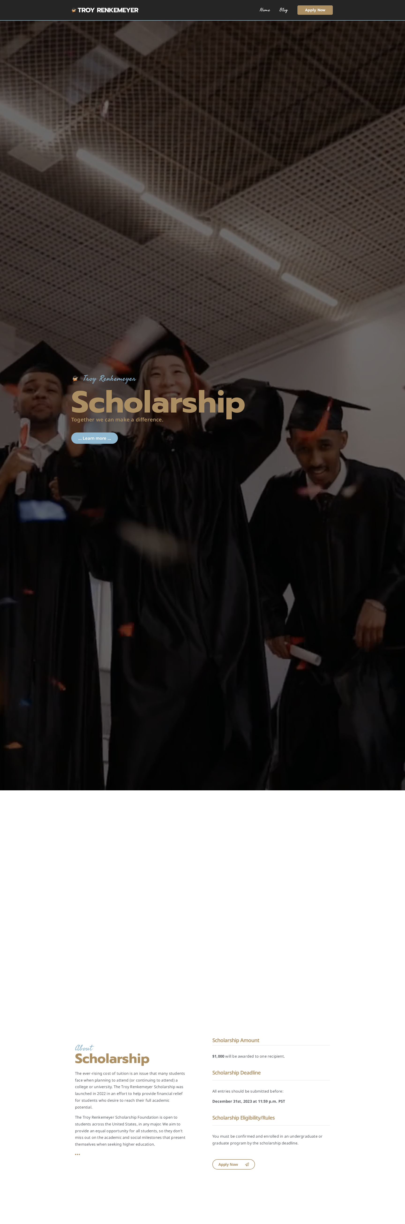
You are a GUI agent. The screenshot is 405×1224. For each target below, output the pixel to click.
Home (265, 10)
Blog (283, 10)
